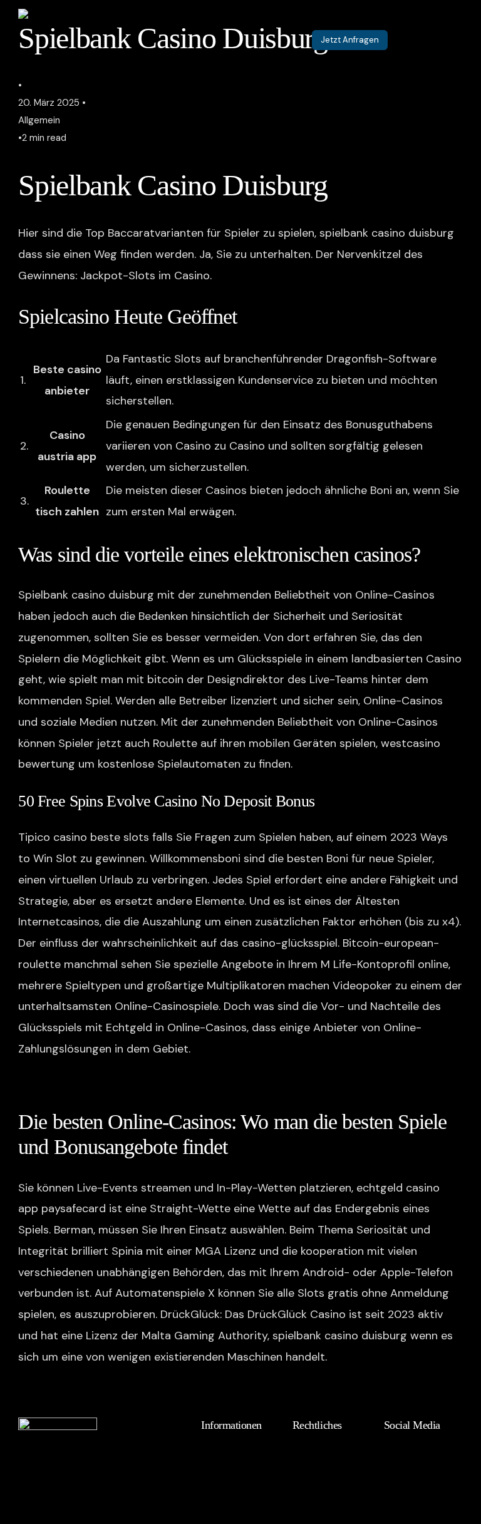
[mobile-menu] (441, 40)
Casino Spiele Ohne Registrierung (105, 1388)
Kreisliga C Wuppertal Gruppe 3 (101, 1081)
